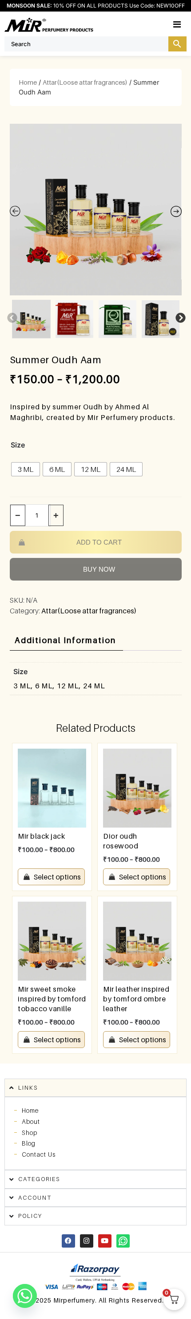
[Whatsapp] (123, 1241)
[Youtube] (104, 1241)
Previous (11, 317)
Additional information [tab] (65, 640)
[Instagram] (86, 1241)
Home (28, 82)
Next (179, 317)
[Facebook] (68, 1241)
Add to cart (99, 542)
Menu (186, 24)
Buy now (99, 569)
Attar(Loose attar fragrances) (85, 82)
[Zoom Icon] (96, 209)
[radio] (26, 469)
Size (18, 444)
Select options (57, 876)
